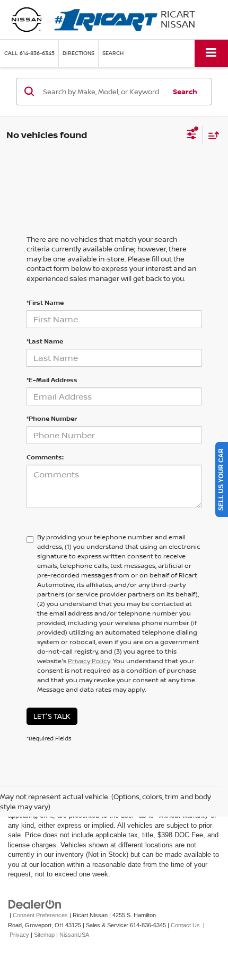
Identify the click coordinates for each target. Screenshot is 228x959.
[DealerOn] (35, 904)
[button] (29, 53)
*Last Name (45, 341)
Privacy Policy (89, 660)
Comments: (45, 457)
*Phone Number (52, 418)
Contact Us (185, 925)
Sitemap (44, 934)
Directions (78, 53)
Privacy (19, 934)
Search (185, 91)
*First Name (45, 302)
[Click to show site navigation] (211, 53)
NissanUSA (74, 934)
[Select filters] (191, 135)
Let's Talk (52, 716)
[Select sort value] (211, 135)
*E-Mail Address (52, 379)
